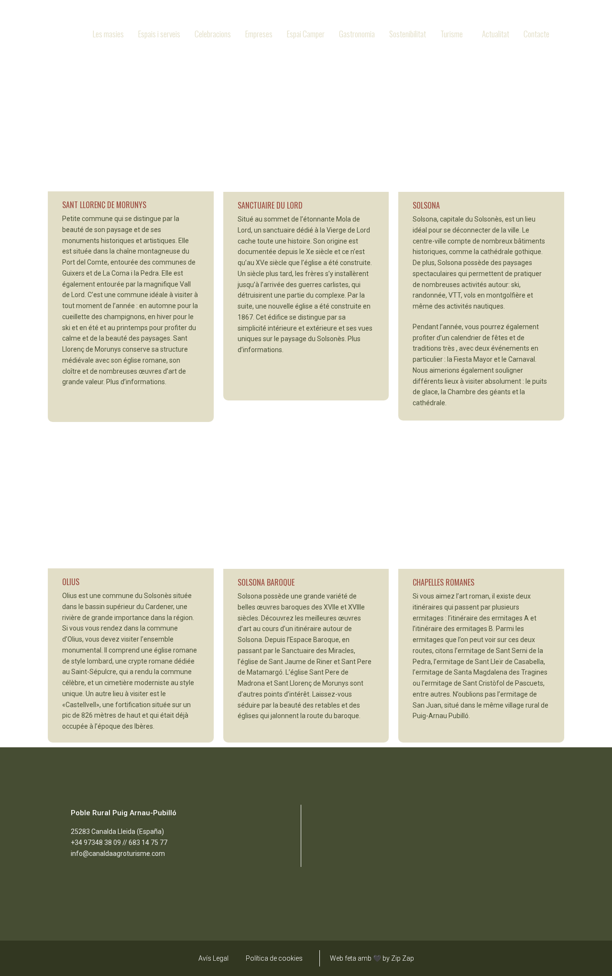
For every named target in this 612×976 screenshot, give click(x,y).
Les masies (108, 34)
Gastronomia (357, 34)
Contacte (536, 34)
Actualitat (495, 34)
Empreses (259, 34)
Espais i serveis (159, 34)
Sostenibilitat (407, 34)
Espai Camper (306, 34)
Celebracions (213, 34)
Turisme (451, 34)
